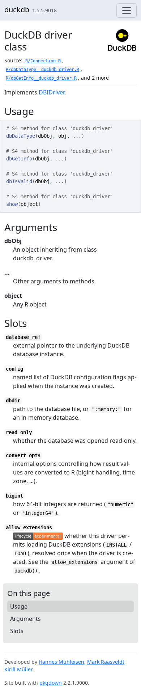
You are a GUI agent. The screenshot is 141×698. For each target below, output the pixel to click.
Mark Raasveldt (105, 661)
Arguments (25, 619)
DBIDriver (51, 92)
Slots (17, 631)
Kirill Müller (18, 669)
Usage (18, 606)
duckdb (16, 9)
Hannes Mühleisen (61, 661)
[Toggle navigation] (126, 10)
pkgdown (50, 682)
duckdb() (26, 571)
